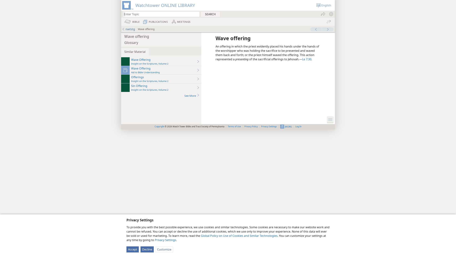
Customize (164, 249)
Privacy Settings (165, 240)
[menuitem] (331, 14)
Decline (147, 249)
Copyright (159, 126)
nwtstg (130, 29)
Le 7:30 (306, 59)
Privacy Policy (251, 126)
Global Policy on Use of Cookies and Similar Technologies (239, 236)
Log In (298, 126)
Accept (132, 249)
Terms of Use (234, 126)
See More (190, 95)
